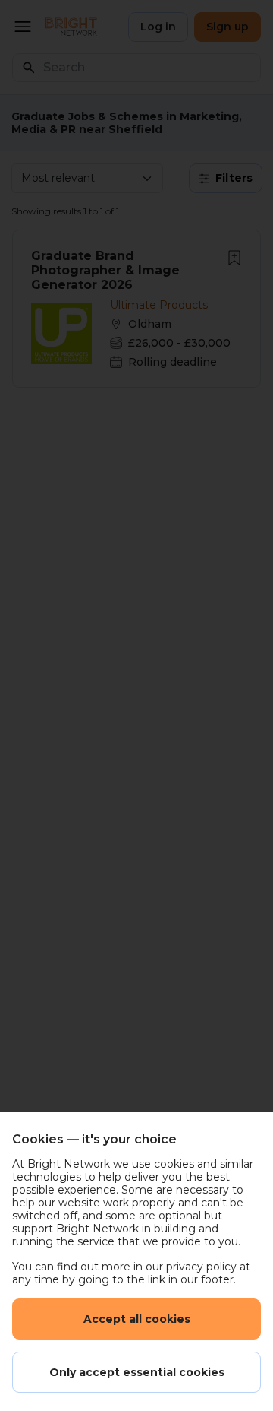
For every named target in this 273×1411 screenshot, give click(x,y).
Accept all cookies (136, 1319)
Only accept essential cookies (136, 1372)
